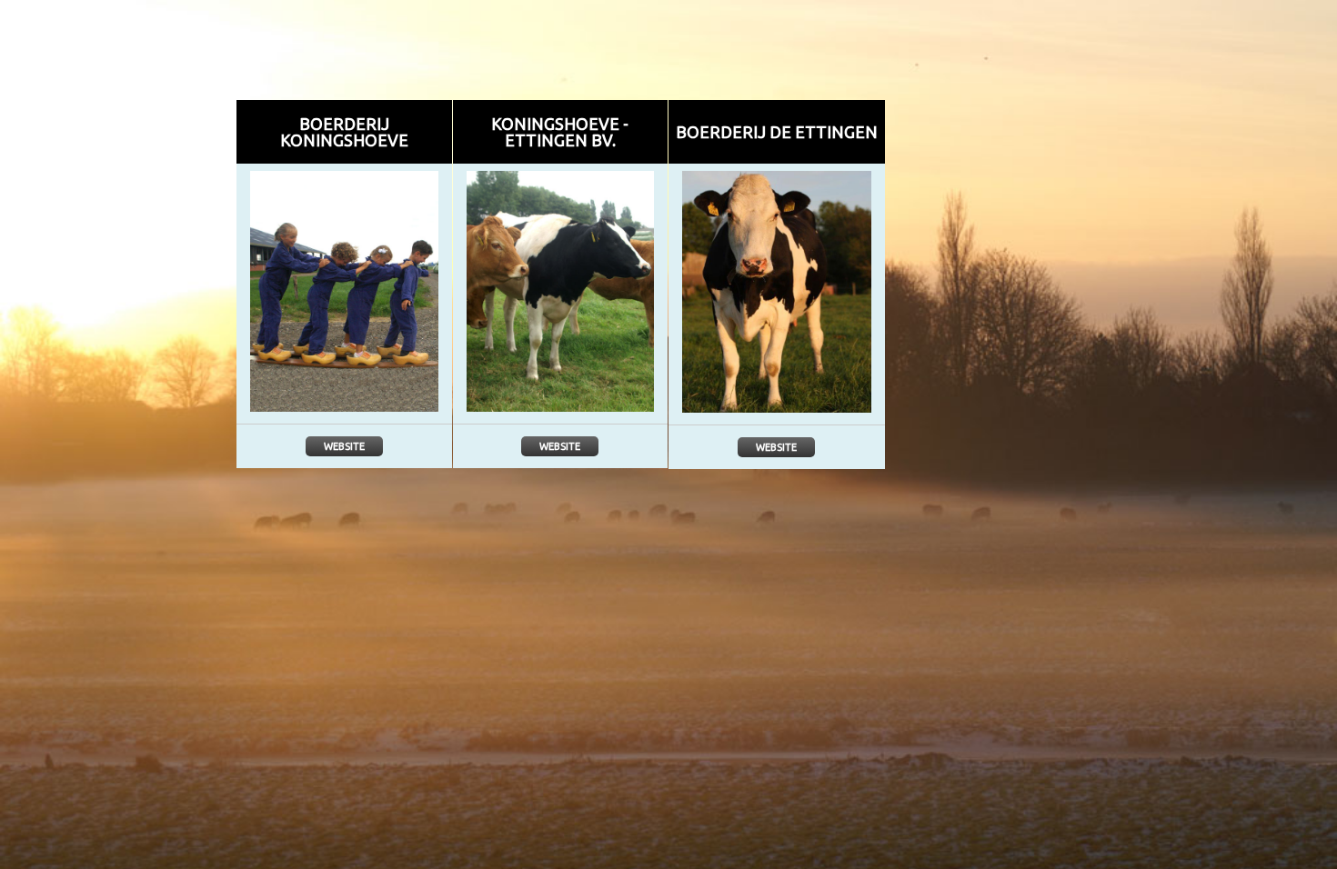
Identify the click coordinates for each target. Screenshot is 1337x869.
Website (344, 446)
